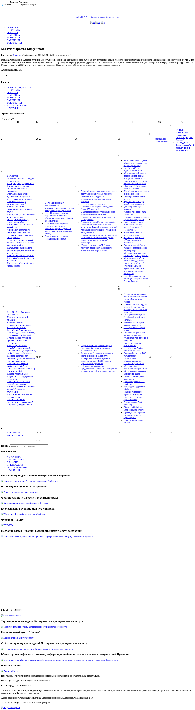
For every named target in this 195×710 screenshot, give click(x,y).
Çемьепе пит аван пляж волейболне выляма (18, 382)
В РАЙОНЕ (12, 462)
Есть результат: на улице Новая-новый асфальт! (56, 237)
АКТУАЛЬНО (14, 457)
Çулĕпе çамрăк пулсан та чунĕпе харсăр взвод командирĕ (19, 340)
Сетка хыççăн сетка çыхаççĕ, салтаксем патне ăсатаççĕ (21, 333)
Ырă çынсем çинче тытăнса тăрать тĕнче (134, 362)
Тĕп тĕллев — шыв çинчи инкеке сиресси (136, 192)
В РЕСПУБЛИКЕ (15, 459)
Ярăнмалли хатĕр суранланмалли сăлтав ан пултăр (19, 209)
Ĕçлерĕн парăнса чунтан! (19, 330)
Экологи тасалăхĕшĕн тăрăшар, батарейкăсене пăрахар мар (135, 248)
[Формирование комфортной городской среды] (24, 503)
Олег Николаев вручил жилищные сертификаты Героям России (136, 278)
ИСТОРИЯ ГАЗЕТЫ (17, 105)
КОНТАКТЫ (13, 37)
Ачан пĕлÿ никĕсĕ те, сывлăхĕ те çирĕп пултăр (19, 346)
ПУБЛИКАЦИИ (15, 465)
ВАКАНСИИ (13, 40)
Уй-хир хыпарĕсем (16, 399)
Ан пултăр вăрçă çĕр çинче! (20, 183)
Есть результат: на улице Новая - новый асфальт (135, 182)
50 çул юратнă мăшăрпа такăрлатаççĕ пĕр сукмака (136, 254)
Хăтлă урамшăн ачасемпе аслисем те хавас (136, 372)
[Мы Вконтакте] (92, 22)
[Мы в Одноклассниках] (98, 22)
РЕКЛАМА (12, 32)
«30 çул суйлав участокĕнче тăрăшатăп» (135, 367)
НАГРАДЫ (12, 108)
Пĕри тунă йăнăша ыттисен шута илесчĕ (134, 408)
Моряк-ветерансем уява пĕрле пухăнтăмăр (135, 164)
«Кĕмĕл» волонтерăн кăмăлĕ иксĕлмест (134, 323)
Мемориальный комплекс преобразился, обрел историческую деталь (136, 176)
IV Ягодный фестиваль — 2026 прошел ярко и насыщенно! (185, 146)
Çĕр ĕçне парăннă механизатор (132, 344)
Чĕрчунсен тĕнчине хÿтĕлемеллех (133, 398)
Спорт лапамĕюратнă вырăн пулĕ (134, 377)
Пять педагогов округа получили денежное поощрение (18, 188)
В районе (16, 55)
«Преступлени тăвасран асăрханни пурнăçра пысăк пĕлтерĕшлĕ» (20, 235)
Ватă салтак (12, 176)
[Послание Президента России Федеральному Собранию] (29, 481)
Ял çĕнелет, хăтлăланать (18, 230)
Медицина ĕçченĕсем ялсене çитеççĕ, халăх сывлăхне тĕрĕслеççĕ (134, 260)
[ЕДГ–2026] (7, 525)
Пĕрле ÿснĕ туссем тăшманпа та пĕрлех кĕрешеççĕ (21, 215)
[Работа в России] (10, 671)
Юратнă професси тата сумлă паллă (135, 213)
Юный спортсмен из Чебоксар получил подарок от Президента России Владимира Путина (96, 248)
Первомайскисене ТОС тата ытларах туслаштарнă (135, 356)
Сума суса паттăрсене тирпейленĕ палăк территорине (134, 415)
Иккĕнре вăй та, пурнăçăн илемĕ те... (133, 169)
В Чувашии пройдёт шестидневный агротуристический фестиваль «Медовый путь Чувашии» (59, 207)
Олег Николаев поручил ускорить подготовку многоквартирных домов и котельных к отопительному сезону (58, 228)
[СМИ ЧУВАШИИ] (11, 615)
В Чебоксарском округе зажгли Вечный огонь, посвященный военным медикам (135, 308)
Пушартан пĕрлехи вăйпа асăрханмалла (19, 395)
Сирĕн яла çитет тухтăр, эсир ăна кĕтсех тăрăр (21, 369)
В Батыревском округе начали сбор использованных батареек (98, 213)
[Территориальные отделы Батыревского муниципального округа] (34, 627)
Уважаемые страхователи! (161, 140)
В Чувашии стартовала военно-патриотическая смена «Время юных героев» (135, 298)
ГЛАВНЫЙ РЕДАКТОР (19, 87)
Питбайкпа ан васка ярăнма (20, 255)
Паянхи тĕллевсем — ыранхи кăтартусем (134, 393)
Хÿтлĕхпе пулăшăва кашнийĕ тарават (133, 349)
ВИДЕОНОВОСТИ (16, 470)
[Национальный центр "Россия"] (17, 638)
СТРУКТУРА (13, 30)
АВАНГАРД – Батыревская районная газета (97, 17)
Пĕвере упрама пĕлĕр (17, 374)
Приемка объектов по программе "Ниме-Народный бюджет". (184, 135)
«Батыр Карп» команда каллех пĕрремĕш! (18, 220)
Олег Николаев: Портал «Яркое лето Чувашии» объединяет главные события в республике (59, 217)
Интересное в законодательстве (15, 433)
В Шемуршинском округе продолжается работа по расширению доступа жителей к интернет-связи (99, 368)
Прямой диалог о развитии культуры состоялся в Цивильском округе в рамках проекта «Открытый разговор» (99, 239)
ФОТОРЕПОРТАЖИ (17, 467)
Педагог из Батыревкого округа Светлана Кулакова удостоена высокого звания (96, 348)
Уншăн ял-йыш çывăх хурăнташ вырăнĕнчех (18, 364)
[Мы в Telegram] (103, 22)
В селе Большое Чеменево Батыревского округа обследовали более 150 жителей (97, 206)
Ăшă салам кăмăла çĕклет (136, 160)
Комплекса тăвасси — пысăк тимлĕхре (134, 233)
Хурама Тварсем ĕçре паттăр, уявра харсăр (134, 202)
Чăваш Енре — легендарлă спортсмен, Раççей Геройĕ (20, 403)
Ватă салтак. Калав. (16, 327)
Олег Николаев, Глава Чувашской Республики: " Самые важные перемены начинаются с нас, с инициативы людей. (19, 199)
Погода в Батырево (19, 2)
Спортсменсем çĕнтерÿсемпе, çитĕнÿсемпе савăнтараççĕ (21, 351)
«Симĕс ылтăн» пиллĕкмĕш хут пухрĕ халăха (20, 243)
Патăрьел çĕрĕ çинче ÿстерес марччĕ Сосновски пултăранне (21, 389)
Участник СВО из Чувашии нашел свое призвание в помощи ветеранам (134, 270)
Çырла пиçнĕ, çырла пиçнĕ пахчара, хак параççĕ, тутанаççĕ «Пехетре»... (133, 226)
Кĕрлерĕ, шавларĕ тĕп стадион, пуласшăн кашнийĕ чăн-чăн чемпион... (21, 358)
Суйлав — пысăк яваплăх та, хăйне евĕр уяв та (136, 218)
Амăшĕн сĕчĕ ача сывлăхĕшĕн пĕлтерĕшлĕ (19, 323)
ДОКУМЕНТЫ (14, 43)
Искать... (5, 446)
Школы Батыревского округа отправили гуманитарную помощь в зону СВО (136, 336)
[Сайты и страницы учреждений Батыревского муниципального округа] (37, 649)
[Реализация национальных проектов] (20, 492)
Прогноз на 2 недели (28, 5)
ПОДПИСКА (13, 35)
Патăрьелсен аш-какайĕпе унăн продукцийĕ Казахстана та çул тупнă (21, 250)
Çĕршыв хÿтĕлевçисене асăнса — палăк (135, 187)
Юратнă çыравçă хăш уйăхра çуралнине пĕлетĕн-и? (134, 240)
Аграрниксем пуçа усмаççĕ (20, 240)
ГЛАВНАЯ (12, 27)
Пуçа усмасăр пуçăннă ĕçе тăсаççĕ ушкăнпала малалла (134, 317)
